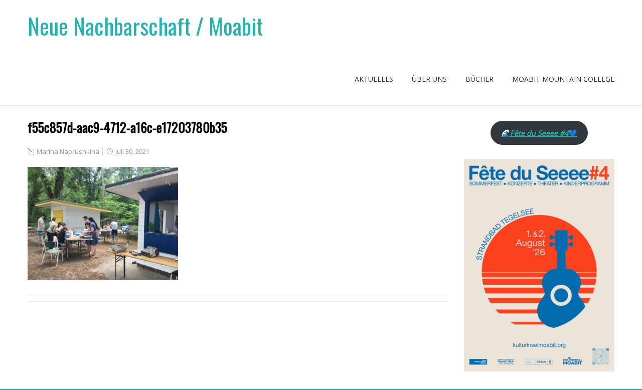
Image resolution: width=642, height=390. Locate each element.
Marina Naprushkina (68, 151)
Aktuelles (374, 79)
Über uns (429, 79)
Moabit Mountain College (563, 79)
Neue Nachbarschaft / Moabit (145, 26)
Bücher (479, 79)
